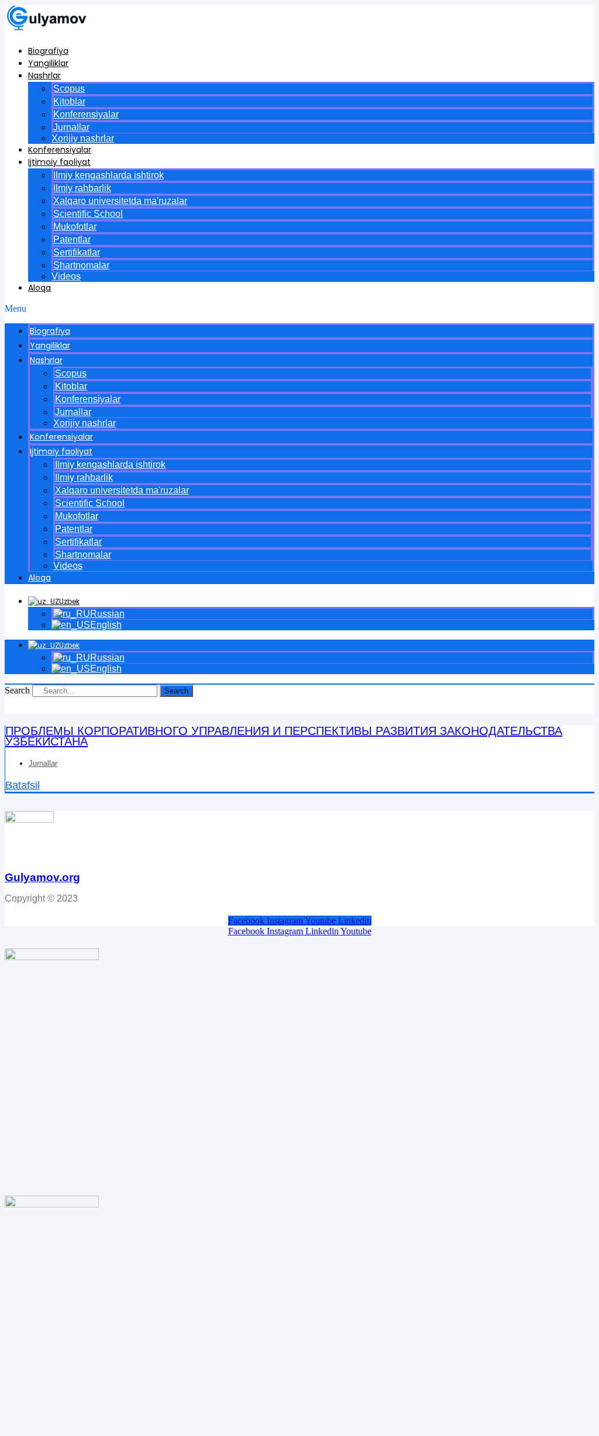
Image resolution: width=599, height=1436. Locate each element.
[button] (299, 308)
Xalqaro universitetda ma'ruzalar (120, 201)
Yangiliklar (48, 63)
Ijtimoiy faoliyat (59, 162)
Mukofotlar (75, 227)
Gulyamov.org (42, 877)
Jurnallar (71, 127)
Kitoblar (69, 101)
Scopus (69, 89)
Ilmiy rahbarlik (82, 188)
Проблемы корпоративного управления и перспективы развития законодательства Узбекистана (283, 736)
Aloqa (39, 288)
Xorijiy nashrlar (82, 138)
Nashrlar (44, 75)
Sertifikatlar (76, 252)
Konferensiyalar (86, 114)
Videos (66, 276)
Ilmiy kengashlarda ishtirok (108, 175)
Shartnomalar (81, 265)
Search (17, 690)
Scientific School (88, 214)
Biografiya (48, 51)
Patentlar (72, 239)
